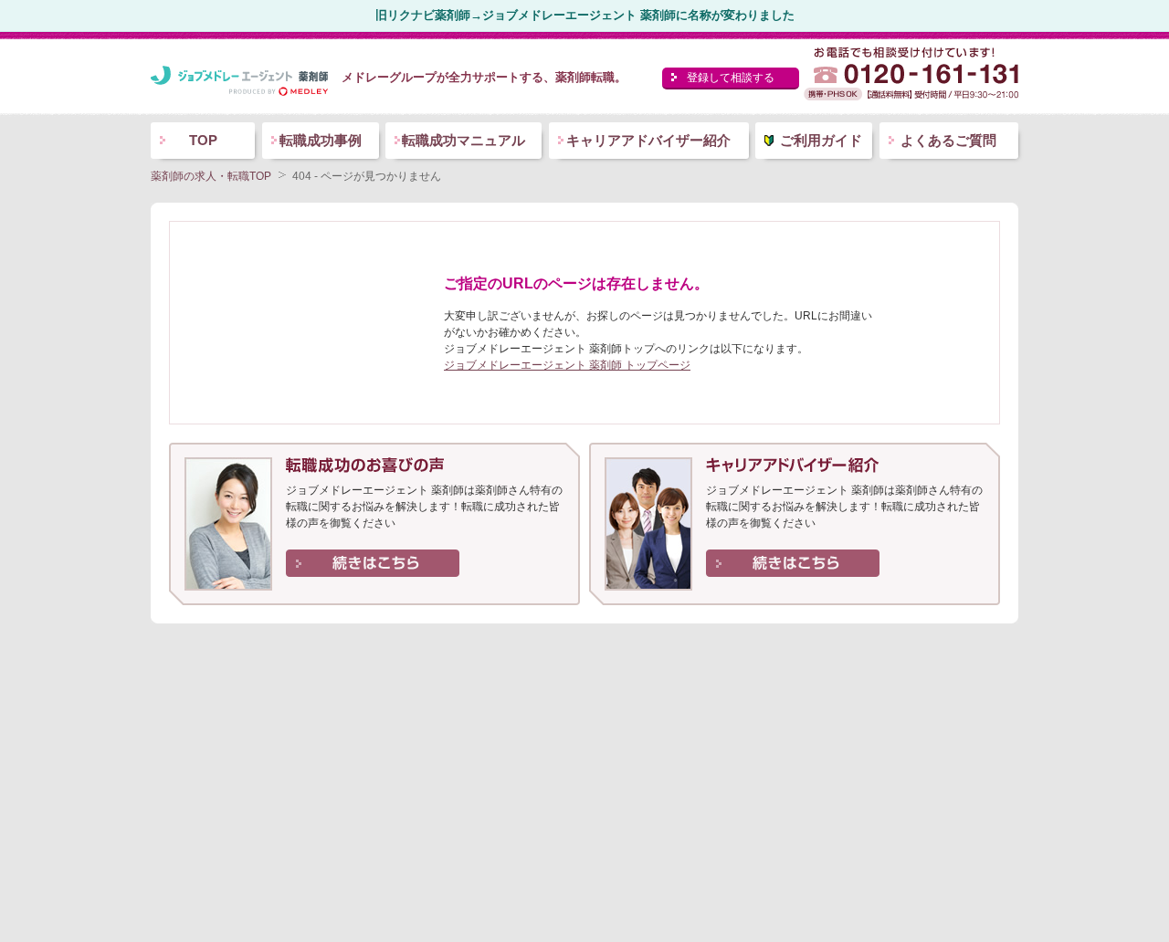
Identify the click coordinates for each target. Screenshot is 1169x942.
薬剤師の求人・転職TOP (211, 176)
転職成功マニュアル (463, 140)
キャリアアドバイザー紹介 (648, 140)
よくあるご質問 (948, 140)
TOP (203, 140)
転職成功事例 (320, 140)
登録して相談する (730, 77)
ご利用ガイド (821, 140)
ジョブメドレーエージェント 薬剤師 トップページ (567, 365)
